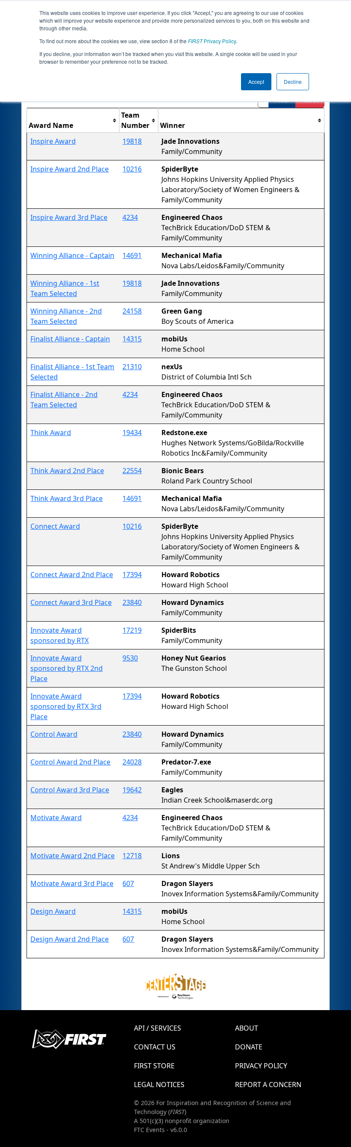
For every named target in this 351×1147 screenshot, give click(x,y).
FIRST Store (154, 1065)
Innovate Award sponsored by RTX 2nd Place (66, 668)
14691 (132, 255)
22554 (132, 470)
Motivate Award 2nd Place (72, 855)
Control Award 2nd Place (70, 762)
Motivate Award (56, 817)
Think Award (50, 432)
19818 (132, 141)
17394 (132, 574)
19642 (132, 789)
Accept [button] (256, 81)
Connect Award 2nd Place (71, 574)
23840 (132, 602)
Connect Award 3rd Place (71, 602)
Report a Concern (268, 1084)
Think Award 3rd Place (66, 498)
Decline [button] (293, 81)
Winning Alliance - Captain (72, 255)
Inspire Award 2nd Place (69, 169)
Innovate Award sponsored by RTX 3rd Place (65, 706)
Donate (248, 1047)
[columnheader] (73, 120)
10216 (132, 169)
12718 (132, 855)
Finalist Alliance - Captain (70, 339)
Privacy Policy (212, 40)
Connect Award (55, 526)
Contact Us (155, 1047)
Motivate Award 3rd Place (71, 883)
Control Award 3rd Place (69, 789)
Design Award (53, 911)
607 (128, 883)
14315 (132, 339)
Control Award (53, 734)
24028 (132, 762)
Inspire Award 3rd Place (68, 217)
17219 (132, 630)
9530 (130, 658)
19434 (132, 432)
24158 (132, 311)
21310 (132, 366)
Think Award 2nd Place (67, 470)
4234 (130, 217)
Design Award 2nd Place (69, 939)
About (246, 1028)
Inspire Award (53, 141)
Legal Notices (159, 1084)
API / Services (157, 1028)
